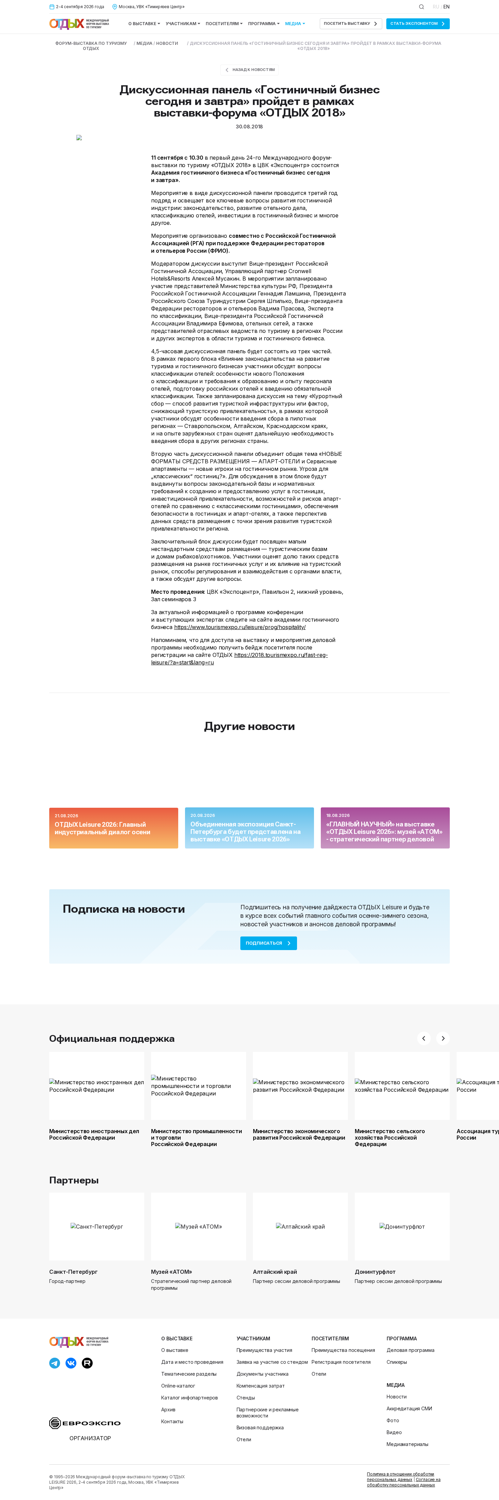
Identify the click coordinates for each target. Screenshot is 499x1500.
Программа (262, 23)
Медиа (293, 23)
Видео (394, 1432)
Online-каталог (178, 1386)
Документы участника (263, 1374)
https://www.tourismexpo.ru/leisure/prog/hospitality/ (240, 627)
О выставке (142, 23)
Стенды (246, 1397)
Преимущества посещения (343, 1350)
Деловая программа (410, 1350)
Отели (244, 1439)
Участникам (181, 23)
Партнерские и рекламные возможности (268, 1412)
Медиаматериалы (407, 1444)
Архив (168, 1409)
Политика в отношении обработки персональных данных (400, 1476)
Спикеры (397, 1362)
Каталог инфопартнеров (189, 1397)
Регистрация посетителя (341, 1362)
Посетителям (222, 23)
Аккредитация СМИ (409, 1408)
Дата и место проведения (192, 1362)
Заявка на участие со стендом (272, 1362)
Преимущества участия (264, 1350)
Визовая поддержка (260, 1427)
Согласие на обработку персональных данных (404, 1482)
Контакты (172, 1421)
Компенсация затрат (261, 1386)
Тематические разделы (189, 1374)
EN (446, 7)
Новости (397, 1396)
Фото (393, 1420)
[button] (424, 1038)
